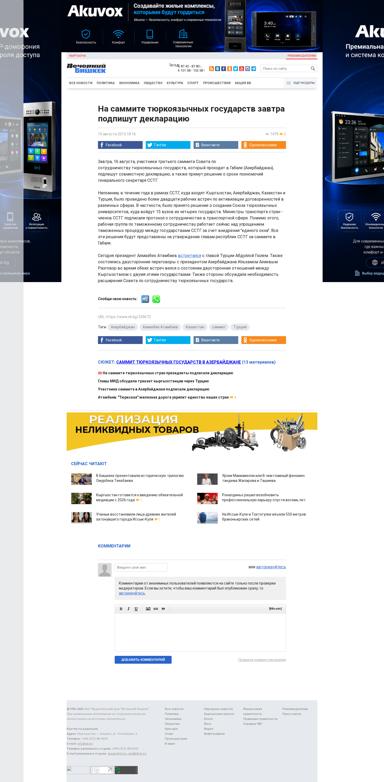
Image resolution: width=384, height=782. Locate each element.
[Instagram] (247, 68)
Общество (153, 83)
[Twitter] (235, 68)
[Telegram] (253, 68)
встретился (189, 255)
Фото (207, 724)
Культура (175, 83)
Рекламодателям (302, 55)
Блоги (208, 719)
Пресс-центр (291, 714)
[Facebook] (223, 68)
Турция (240, 327)
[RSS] (211, 68)
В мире (170, 743)
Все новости (80, 83)
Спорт (193, 83)
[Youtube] (241, 68)
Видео (208, 729)
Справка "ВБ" (253, 724)
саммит (219, 327)
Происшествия (217, 83)
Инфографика (214, 734)
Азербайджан (123, 327)
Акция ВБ (243, 83)
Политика (106, 83)
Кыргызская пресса (219, 714)
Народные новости (218, 709)
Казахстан (195, 327)
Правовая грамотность (260, 719)
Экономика (129, 83)
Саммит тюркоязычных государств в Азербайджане (178, 362)
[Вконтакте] (217, 68)
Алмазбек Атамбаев (160, 327)
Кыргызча (77, 55)
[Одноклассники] (229, 68)
